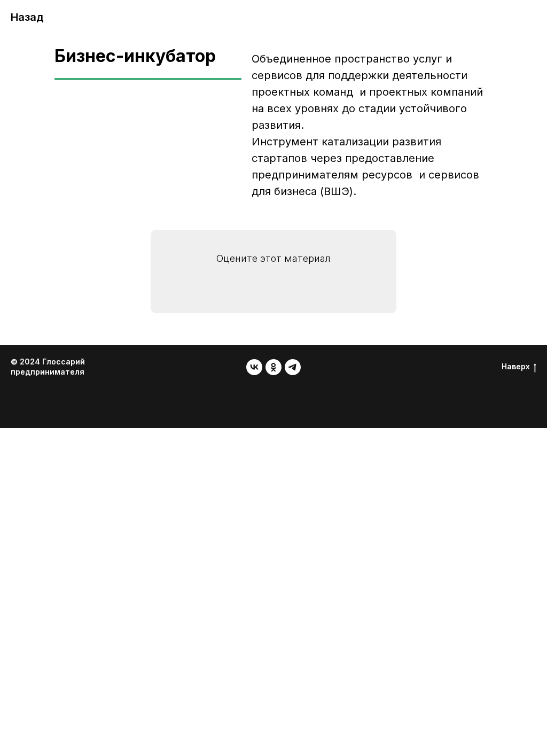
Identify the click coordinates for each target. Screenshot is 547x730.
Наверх (516, 366)
